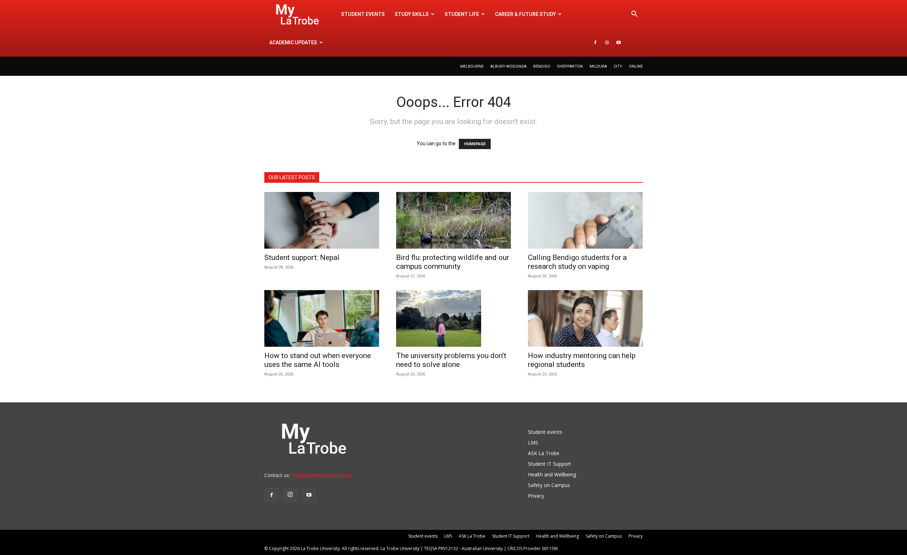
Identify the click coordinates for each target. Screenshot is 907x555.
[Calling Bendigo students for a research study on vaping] (585, 220)
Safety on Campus (549, 485)
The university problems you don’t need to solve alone (451, 360)
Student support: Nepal (301, 257)
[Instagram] (607, 42)
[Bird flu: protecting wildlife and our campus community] (453, 220)
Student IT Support (549, 463)
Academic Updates (293, 42)
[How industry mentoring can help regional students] (585, 318)
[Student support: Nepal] (321, 220)
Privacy (536, 495)
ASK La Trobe (543, 453)
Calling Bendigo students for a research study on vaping (577, 262)
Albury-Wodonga (508, 66)
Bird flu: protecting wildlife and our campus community (452, 262)
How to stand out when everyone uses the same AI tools (317, 360)
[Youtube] (618, 42)
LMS (533, 442)
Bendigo (541, 66)
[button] (634, 14)
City (618, 66)
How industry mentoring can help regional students (582, 360)
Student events (363, 14)
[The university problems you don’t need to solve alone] (453, 318)
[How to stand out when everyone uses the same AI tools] (321, 318)
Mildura (598, 66)
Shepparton (570, 66)
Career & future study (525, 14)
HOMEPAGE (474, 144)
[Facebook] (595, 42)
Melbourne (472, 66)
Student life (462, 14)
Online (636, 66)
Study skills (412, 14)
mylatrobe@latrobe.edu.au (322, 475)
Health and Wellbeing (552, 474)
